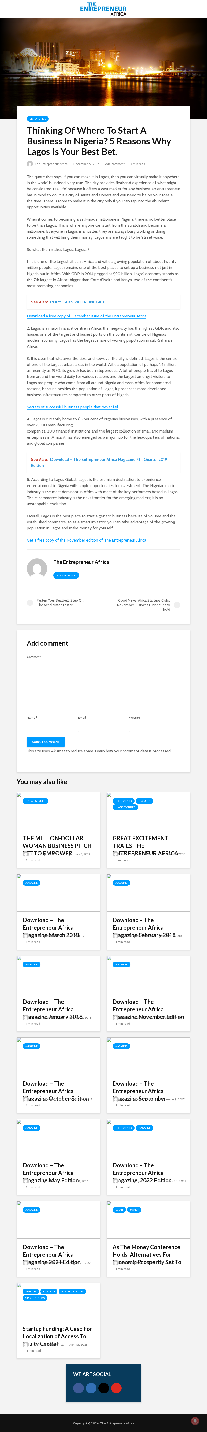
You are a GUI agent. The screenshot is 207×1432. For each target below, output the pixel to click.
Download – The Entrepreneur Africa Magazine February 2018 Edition (144, 931)
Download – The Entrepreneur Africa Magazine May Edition (51, 1173)
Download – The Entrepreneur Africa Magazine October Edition (56, 1091)
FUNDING (49, 1291)
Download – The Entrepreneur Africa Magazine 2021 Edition (52, 1254)
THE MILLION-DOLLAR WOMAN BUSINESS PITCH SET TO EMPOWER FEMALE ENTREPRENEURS (58, 849)
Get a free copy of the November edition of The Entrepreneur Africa (86, 540)
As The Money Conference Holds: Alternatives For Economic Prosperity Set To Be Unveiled (147, 1258)
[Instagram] (103, 1388)
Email (83, 717)
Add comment (115, 164)
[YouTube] (116, 1388)
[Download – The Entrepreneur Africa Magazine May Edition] (58, 1137)
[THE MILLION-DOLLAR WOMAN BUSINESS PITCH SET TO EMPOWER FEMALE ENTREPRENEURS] (58, 810)
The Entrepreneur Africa (51, 164)
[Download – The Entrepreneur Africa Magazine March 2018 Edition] (58, 892)
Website (134, 717)
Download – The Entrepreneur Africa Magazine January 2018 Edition (53, 1013)
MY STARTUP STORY (72, 1291)
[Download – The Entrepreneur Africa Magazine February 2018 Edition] (148, 892)
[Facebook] (78, 1388)
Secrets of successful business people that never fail (72, 406)
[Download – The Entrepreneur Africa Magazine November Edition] (148, 974)
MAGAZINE (31, 882)
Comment (34, 656)
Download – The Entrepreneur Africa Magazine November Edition (148, 1009)
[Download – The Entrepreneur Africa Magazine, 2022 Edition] (148, 1137)
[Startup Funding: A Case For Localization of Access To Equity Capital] (58, 1301)
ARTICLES (30, 1291)
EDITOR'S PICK (38, 118)
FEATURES (144, 801)
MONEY (134, 1209)
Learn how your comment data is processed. (133, 751)
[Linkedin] (91, 1388)
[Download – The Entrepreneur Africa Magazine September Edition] (148, 1055)
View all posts (66, 575)
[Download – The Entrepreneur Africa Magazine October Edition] (58, 1055)
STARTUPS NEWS (35, 1298)
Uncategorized (35, 801)
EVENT (119, 1209)
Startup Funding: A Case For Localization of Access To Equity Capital (57, 1336)
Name (32, 717)
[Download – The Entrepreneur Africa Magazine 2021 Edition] (58, 1219)
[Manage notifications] (195, 1421)
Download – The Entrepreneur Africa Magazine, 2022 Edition (142, 1173)
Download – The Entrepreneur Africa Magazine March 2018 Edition (51, 931)
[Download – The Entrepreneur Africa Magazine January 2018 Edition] (58, 974)
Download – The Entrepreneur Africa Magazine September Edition (139, 1095)
